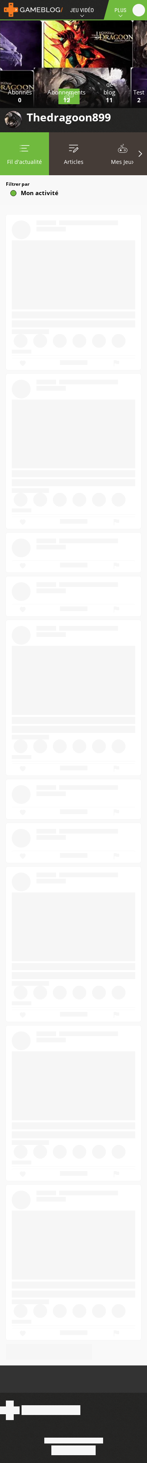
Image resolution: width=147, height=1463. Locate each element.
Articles (73, 161)
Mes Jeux (122, 161)
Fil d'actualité (24, 161)
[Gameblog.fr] (31, 10)
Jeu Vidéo (82, 10)
